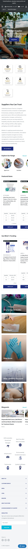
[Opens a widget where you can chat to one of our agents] (22, 546)
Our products (7, 148)
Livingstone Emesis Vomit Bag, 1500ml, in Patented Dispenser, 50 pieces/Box (9, 259)
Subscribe (6, 527)
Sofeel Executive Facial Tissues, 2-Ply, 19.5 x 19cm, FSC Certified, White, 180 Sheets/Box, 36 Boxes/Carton (10, 201)
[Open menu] (2, 6)
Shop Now (14, 39)
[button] (13, 57)
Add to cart (10, 227)
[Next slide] (25, 34)
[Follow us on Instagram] (3, 540)
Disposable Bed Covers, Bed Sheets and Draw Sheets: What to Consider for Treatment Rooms (12, 422)
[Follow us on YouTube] (6, 540)
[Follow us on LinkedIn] (8, 540)
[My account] (26, 6)
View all (24, 156)
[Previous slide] (2, 34)
